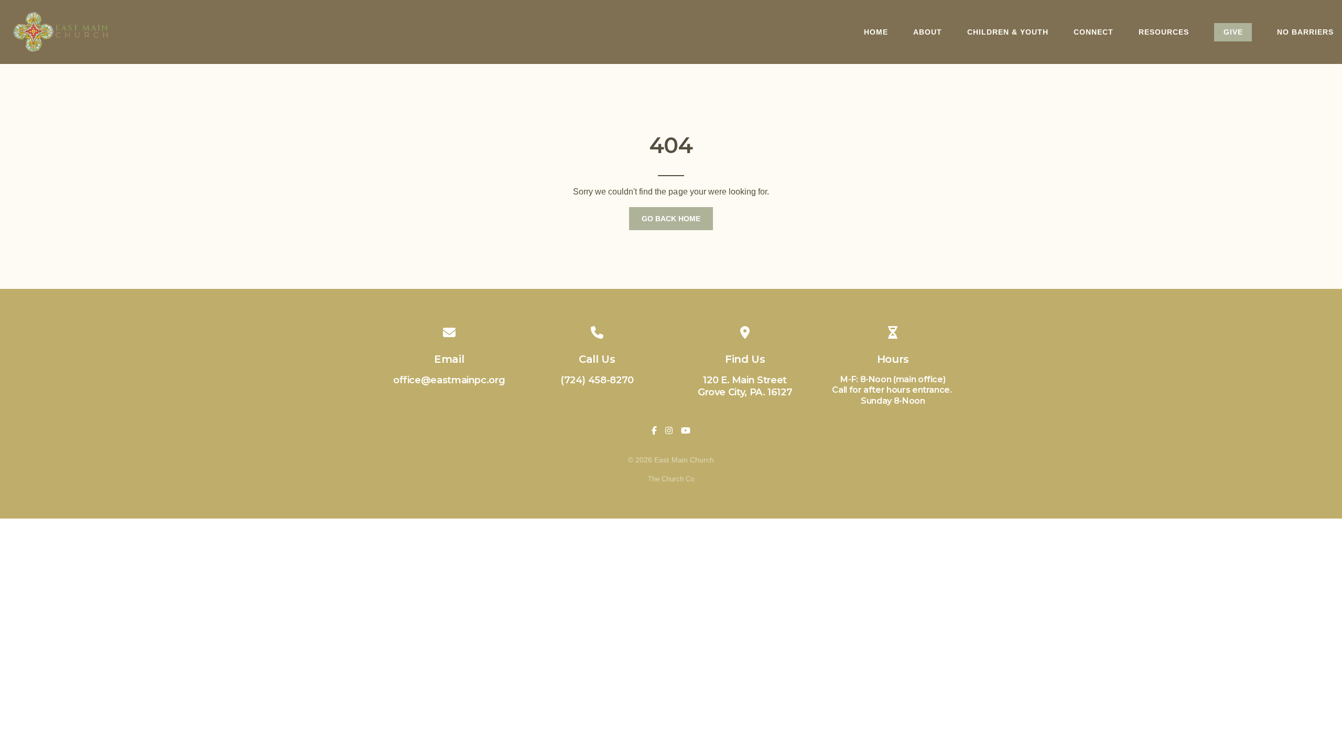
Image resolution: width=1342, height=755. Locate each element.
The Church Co (671, 479)
